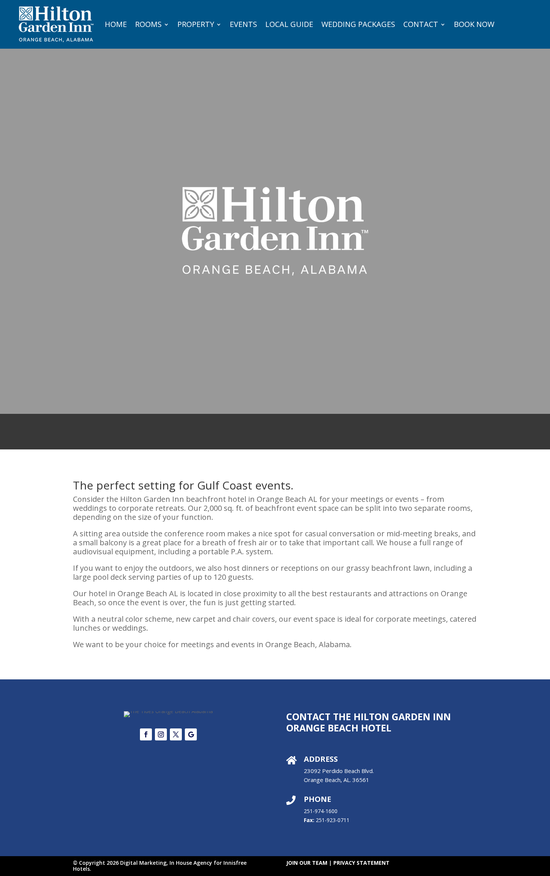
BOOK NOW (474, 24)
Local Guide (289, 24)
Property (195, 24)
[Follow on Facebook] (146, 734)
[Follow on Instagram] (161, 734)
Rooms (148, 24)
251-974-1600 (320, 811)
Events (243, 24)
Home (116, 24)
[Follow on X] (176, 734)
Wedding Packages (358, 24)
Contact (420, 24)
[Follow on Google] (191, 734)
